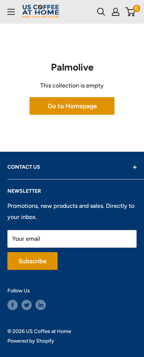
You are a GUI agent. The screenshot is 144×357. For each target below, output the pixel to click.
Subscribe (32, 261)
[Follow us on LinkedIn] (40, 305)
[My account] (115, 12)
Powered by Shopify (30, 341)
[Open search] (101, 12)
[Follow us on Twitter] (26, 305)
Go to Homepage (72, 106)
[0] (130, 11)
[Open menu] (11, 12)
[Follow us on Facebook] (12, 305)
